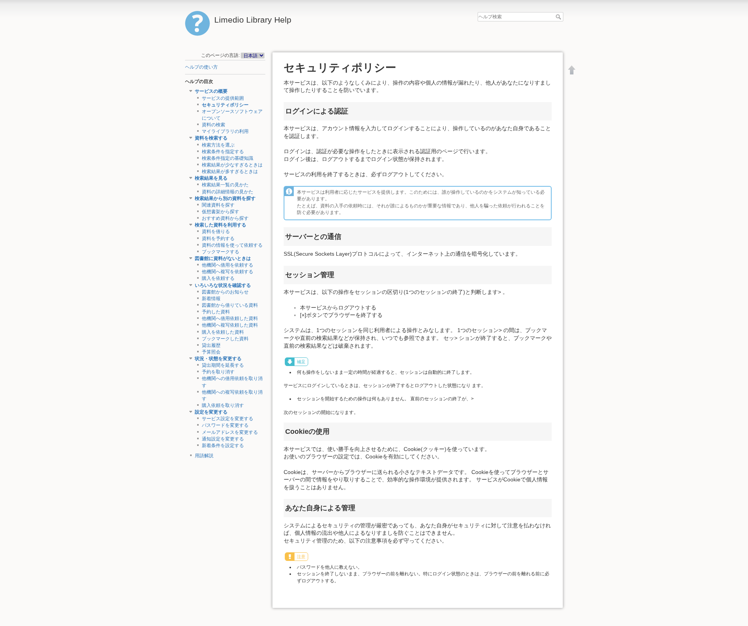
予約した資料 (216, 312)
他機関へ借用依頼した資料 (230, 318)
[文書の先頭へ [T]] (572, 70)
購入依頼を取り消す (223, 405)
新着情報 (211, 298)
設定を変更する (211, 412)
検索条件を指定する (223, 151)
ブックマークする (220, 252)
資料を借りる (216, 231)
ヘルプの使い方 (201, 67)
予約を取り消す (218, 372)
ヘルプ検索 (559, 16)
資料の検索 (213, 124)
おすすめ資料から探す (225, 218)
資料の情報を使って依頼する (232, 245)
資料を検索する (211, 138)
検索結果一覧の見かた (225, 184)
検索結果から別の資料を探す (225, 198)
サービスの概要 (211, 91)
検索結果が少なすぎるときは (232, 165)
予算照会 (211, 352)
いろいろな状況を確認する (223, 285)
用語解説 (204, 455)
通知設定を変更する (223, 439)
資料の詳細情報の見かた (227, 192)
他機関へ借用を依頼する (227, 265)
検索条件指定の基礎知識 (227, 158)
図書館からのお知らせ (225, 292)
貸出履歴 (211, 345)
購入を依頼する (218, 278)
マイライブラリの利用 (225, 131)
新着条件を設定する (223, 445)
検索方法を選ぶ (218, 145)
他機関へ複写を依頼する (227, 271)
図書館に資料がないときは (223, 258)
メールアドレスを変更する (230, 432)
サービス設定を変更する (227, 418)
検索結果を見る (211, 178)
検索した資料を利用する (220, 225)
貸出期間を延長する (223, 365)
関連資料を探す (218, 205)
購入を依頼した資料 (223, 332)
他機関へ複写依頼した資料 (230, 325)
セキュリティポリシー (225, 105)
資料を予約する (218, 238)
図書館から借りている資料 (230, 305)
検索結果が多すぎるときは (230, 171)
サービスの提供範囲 (223, 98)
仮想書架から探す (220, 211)
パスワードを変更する (225, 425)
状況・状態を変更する (218, 358)
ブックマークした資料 (225, 338)
